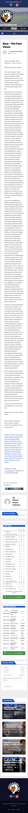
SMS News (18, 449)
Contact (18, 809)
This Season (19, 435)
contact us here (8, 427)
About (9, 809)
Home (6, 61)
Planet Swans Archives (16, 51)
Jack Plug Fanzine (14, 447)
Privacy (13, 809)
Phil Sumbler (9, 714)
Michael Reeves (14, 732)
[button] (25, 33)
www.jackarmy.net (9, 470)
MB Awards (12, 460)
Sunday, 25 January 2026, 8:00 (13, 765)
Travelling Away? (16, 451)
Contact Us (15, 454)
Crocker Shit (7, 458)
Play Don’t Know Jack (10, 445)
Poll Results (7, 454)
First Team (6, 704)
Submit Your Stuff (17, 443)
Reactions (21, 757)
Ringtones (7, 451)
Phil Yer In (15, 458)
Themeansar (14, 805)
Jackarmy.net (9, 767)
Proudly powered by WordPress (9, 803)
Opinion (15, 704)
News (11, 704)
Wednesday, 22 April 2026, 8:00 (14, 711)
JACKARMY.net (8, 24)
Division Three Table (10, 441)
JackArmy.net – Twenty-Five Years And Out (14, 709)
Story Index (12, 61)
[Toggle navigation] (14, 33)
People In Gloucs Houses (15, 456)
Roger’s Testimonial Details (12, 437)
